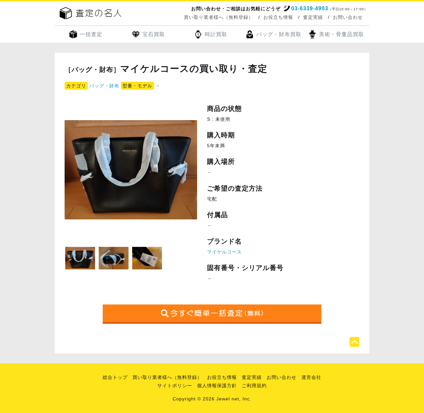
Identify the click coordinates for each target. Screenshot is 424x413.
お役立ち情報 (278, 17)
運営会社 (311, 377)
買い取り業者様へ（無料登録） (218, 17)
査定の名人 (90, 13)
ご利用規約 (254, 385)
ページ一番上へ (354, 342)
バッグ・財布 (104, 85)
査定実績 (313, 17)
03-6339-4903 (309, 8)
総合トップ (115, 377)
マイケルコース (224, 251)
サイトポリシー (174, 385)
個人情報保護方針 (217, 385)
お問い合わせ (348, 17)
